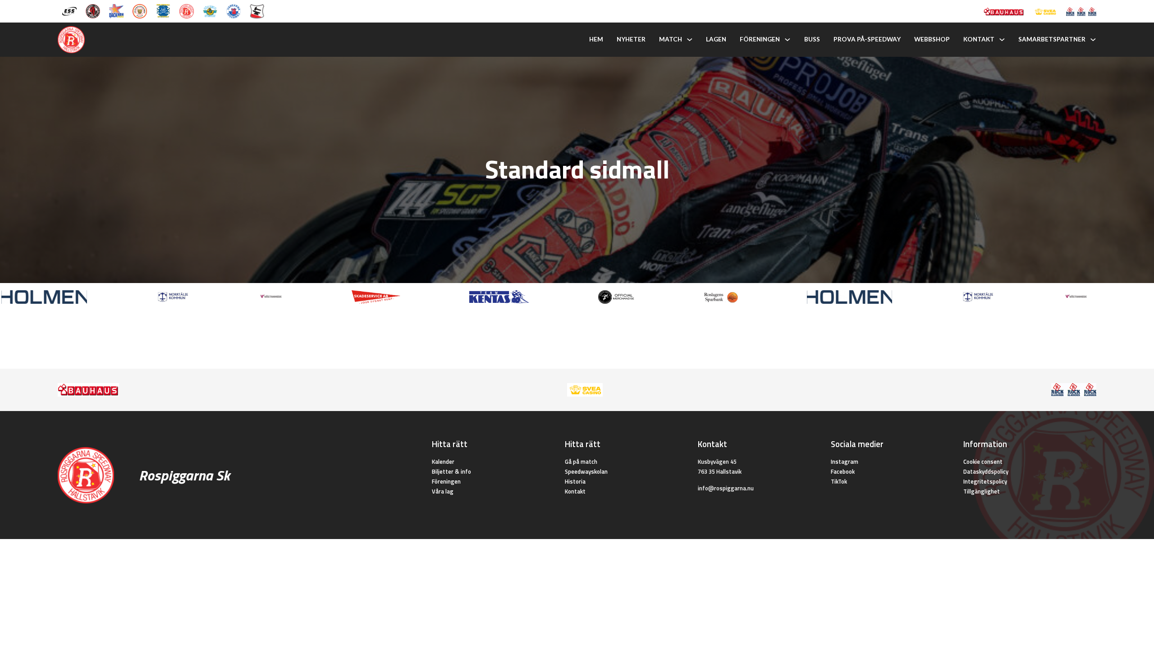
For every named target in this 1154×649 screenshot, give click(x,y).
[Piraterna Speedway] (163, 10)
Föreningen (760, 39)
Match (670, 39)
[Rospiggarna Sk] (186, 10)
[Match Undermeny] (690, 40)
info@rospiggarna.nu (726, 488)
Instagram (844, 461)
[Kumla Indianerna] (93, 10)
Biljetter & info (451, 471)
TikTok (839, 481)
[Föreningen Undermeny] (787, 40)
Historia (575, 481)
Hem (596, 39)
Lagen (716, 39)
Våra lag (442, 491)
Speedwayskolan (586, 471)
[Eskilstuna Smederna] (257, 10)
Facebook (843, 471)
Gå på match (581, 461)
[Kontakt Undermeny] (1002, 40)
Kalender (443, 461)
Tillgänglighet (981, 491)
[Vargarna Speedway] (233, 10)
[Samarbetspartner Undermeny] (1093, 40)
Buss (812, 39)
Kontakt (978, 39)
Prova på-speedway (867, 39)
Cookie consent (983, 461)
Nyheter (631, 39)
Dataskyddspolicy (985, 471)
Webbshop (932, 39)
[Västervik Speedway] (210, 10)
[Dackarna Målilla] (116, 10)
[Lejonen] (140, 10)
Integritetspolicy (985, 481)
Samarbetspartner (1051, 39)
